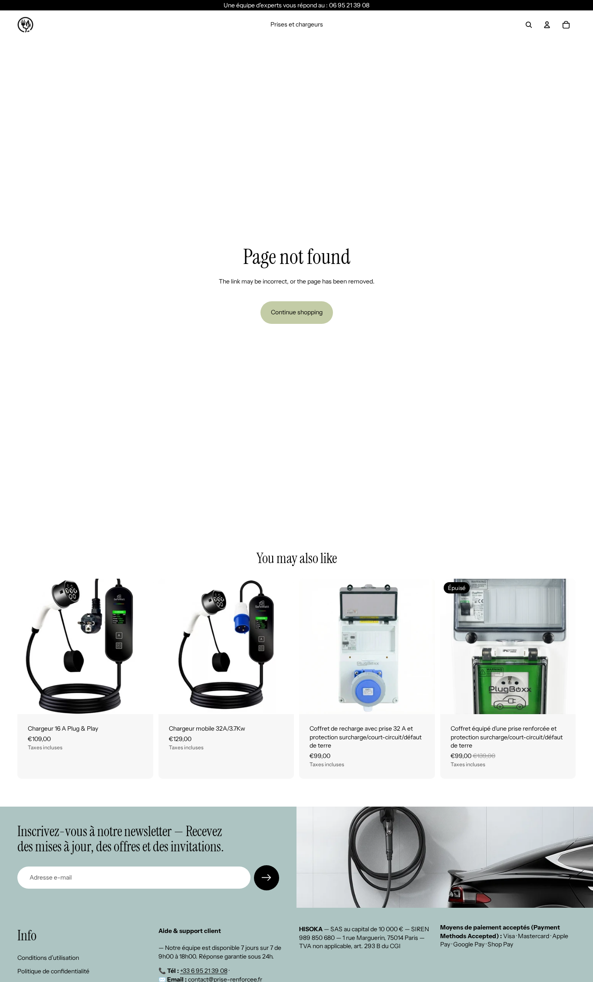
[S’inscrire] (266, 877)
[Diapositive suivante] (140, 646)
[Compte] (547, 24)
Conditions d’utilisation (48, 957)
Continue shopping (297, 312)
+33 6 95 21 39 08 (203, 971)
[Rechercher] (528, 24)
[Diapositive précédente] (30, 646)
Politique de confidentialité (53, 971)
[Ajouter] (140, 700)
